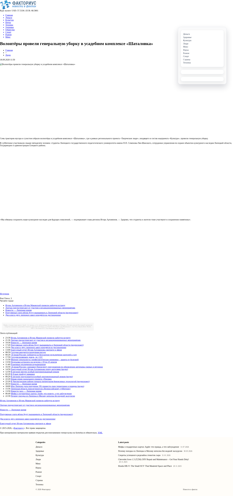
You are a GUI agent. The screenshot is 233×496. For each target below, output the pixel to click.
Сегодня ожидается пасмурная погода (28, 352)
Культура (40, 455)
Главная (9, 50)
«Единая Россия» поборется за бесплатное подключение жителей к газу (44, 355)
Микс (38, 463)
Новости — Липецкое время (18, 310)
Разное (39, 472)
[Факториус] (18, 9)
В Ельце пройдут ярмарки (23, 374)
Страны (39, 480)
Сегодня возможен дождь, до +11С (27, 357)
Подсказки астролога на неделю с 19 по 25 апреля (34, 362)
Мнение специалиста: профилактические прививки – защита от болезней (45, 359)
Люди (8, 55)
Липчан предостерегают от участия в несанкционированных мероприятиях (40, 308)
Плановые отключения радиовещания (28, 364)
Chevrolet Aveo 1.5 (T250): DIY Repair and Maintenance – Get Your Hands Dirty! (60, 326)
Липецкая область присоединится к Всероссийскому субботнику (41, 389)
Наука (38, 468)
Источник (4, 294)
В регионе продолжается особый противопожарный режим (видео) (42, 376)
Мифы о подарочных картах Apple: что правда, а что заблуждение (25, 325)
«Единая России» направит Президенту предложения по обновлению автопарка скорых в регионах (57, 367)
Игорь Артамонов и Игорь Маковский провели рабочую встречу (35, 305)
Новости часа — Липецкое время (26, 391)
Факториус (19, 428)
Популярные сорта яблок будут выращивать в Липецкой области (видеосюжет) (41, 313)
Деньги (39, 447)
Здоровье (40, 451)
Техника (39, 484)
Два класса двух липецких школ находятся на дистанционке (33, 315)
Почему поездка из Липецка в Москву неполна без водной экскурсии (69, 325)
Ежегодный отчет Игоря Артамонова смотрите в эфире (36, 350)
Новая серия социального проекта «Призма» (31, 379)
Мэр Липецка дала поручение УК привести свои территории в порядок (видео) (47, 386)
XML (100, 433)
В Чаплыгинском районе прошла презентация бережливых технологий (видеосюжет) (50, 381)
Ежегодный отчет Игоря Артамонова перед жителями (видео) (39, 369)
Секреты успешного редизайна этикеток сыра (19, 326)
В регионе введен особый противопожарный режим (35, 372)
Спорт (38, 476)
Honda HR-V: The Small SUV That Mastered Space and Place (61, 327)
